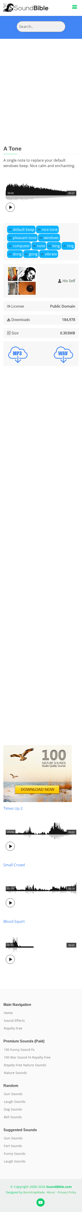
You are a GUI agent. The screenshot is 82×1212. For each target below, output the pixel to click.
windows (51, 237)
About (51, 1192)
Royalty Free (13, 1028)
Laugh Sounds (15, 1101)
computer (21, 245)
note (41, 245)
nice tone (50, 229)
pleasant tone (24, 237)
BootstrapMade (34, 1192)
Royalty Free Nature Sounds (25, 1065)
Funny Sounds (15, 1153)
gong (33, 254)
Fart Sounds (13, 1146)
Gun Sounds (13, 1094)
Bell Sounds (13, 1117)
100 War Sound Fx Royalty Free (27, 1057)
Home (8, 1013)
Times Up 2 (13, 808)
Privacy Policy (67, 1192)
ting (70, 245)
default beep (23, 229)
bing (56, 245)
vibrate (51, 254)
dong (17, 254)
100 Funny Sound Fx (19, 1049)
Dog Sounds (13, 1109)
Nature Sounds (15, 1072)
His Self (68, 280)
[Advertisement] (41, 82)
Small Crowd (14, 864)
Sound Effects (14, 1020)
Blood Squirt (14, 921)
